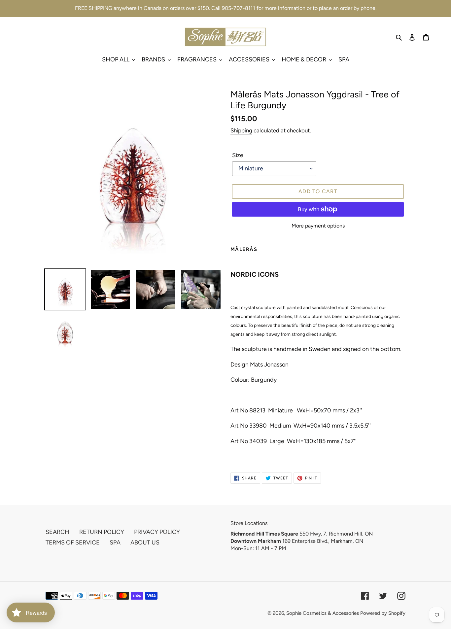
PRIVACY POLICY (157, 532)
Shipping (241, 130)
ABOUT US (144, 542)
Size (237, 155)
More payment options (318, 226)
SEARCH (57, 532)
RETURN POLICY (101, 532)
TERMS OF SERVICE (73, 542)
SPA (115, 542)
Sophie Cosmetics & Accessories (322, 613)
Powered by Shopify (382, 613)
